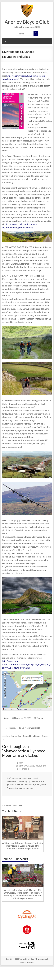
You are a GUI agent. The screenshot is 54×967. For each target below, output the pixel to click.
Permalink (24, 768)
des (7, 718)
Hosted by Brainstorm (27, 962)
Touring (40, 718)
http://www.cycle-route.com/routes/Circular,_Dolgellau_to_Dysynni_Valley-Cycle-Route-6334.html (26, 664)
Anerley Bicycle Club (27, 22)
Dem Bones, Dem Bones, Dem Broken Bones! (25, 737)
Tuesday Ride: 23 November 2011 (23, 727)
